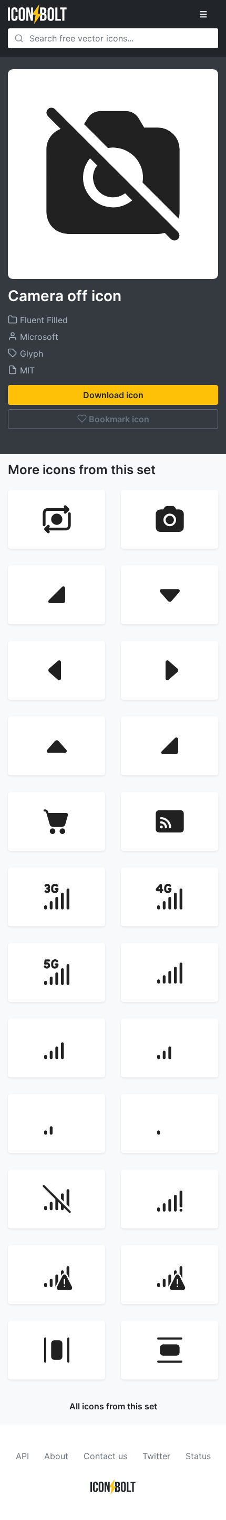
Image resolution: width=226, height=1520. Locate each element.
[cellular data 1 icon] (169, 972)
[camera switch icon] (56, 519)
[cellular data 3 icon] (169, 1048)
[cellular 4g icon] (169, 897)
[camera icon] (169, 519)
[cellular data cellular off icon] (56, 1199)
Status (198, 1456)
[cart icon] (56, 821)
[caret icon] (169, 745)
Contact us (105, 1456)
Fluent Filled (42, 320)
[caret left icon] (56, 670)
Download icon (113, 395)
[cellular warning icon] (169, 1274)
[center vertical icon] (169, 1350)
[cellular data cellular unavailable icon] (169, 1199)
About (56, 1456)
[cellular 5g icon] (56, 972)
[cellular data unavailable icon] (56, 1274)
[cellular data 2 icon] (56, 1048)
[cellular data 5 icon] (169, 1123)
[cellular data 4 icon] (56, 1123)
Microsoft (37, 336)
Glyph (30, 353)
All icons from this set (113, 1406)
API (22, 1456)
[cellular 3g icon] (56, 897)
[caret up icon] (56, 745)
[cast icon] (169, 821)
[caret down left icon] (56, 594)
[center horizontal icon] (56, 1350)
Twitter (156, 1456)
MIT (26, 370)
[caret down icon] (169, 594)
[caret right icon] (169, 670)
